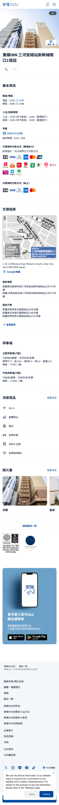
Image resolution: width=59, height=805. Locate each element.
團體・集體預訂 (12, 687)
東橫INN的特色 (12, 705)
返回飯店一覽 (29, 525)
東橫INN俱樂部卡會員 (15, 717)
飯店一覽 (23, 666)
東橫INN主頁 (9, 666)
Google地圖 (13, 271)
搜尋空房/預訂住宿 (14, 681)
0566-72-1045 (17, 100)
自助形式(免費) (15, 133)
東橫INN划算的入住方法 (17, 711)
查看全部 (51, 397)
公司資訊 (8, 749)
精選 (6, 693)
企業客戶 (8, 730)
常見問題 (8, 736)
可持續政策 (10, 755)
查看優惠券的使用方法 (19, 625)
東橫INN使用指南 (13, 723)
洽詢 (6, 742)
